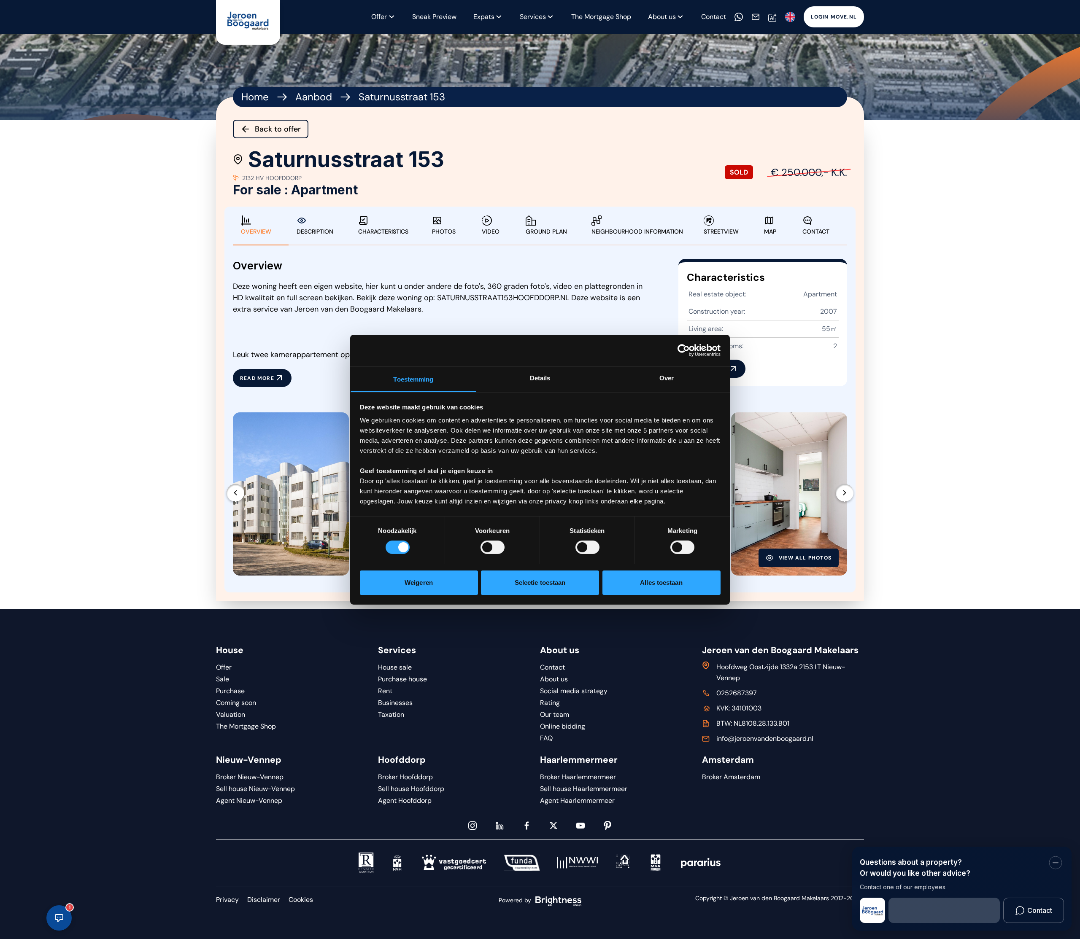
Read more (257, 378)
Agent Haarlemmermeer (577, 800)
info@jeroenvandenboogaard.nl (764, 738)
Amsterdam (728, 760)
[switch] (493, 547)
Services (533, 16)
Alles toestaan (661, 582)
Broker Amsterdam (731, 776)
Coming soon (236, 702)
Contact (713, 16)
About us (559, 650)
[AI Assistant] (772, 17)
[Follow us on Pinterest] (607, 826)
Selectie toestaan (540, 582)
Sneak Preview (434, 16)
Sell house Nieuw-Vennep (255, 788)
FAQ (546, 738)
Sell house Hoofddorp (411, 788)
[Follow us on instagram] (472, 826)
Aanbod (313, 96)
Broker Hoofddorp (405, 776)
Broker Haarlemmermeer (578, 776)
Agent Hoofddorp (405, 800)
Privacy (227, 899)
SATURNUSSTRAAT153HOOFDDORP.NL (503, 298)
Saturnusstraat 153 (402, 96)
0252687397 (736, 693)
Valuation (230, 714)
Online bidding (562, 726)
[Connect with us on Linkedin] (499, 825)
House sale (395, 667)
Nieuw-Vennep (248, 760)
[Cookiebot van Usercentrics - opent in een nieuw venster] (684, 350)
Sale (222, 679)
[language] (790, 17)
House (229, 650)
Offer (379, 16)
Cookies (301, 899)
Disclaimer (263, 899)
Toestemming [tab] (413, 378)
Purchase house (402, 679)
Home (255, 96)
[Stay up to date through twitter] (553, 826)
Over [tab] (666, 377)
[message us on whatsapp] (738, 17)
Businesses (395, 702)
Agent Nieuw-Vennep (249, 800)
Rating (550, 702)
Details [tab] (540, 377)
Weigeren (419, 582)
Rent (385, 690)
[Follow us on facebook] (526, 826)
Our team (554, 714)
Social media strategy (574, 690)
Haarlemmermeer (579, 760)
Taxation (391, 714)
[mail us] (755, 17)
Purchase (230, 690)
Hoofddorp (402, 760)
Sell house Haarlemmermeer (583, 788)
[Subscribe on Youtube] (580, 826)
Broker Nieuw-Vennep (250, 776)
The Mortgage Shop (601, 16)
